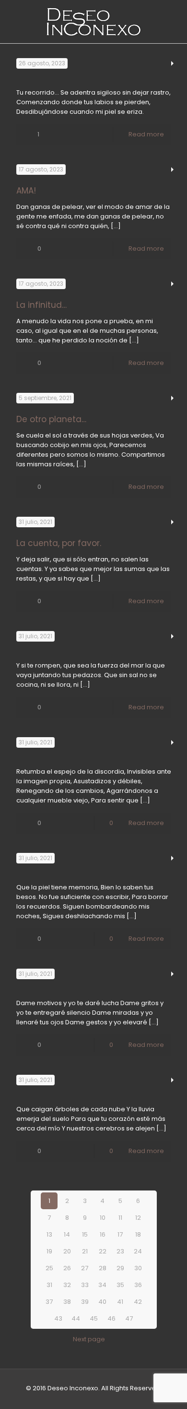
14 (67, 1234)
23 (120, 1251)
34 (102, 1284)
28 (102, 1268)
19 (49, 1251)
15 (85, 1234)
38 (67, 1301)
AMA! (26, 190)
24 (138, 1251)
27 (84, 1268)
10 (102, 1217)
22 (102, 1251)
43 (58, 1318)
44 (75, 1318)
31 (49, 1284)
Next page (89, 1339)
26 (67, 1268)
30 (138, 1268)
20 (67, 1251)
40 (102, 1301)
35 (120, 1284)
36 (138, 1284)
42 (138, 1301)
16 (102, 1234)
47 (129, 1318)
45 (94, 1318)
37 (49, 1301)
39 (85, 1301)
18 (138, 1234)
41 (120, 1301)
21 (85, 1251)
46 (111, 1318)
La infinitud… (41, 305)
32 (67, 1284)
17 (120, 1234)
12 (138, 1217)
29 (120, 1268)
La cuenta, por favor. (58, 543)
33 (85, 1284)
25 (49, 1268)
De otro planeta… (51, 419)
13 (49, 1234)
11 (120, 1217)
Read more (146, 134)
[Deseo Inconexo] (93, 21)
